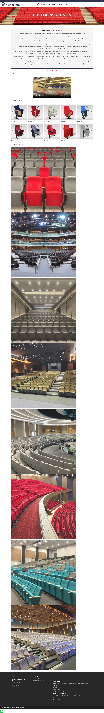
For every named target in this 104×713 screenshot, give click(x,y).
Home (47, 11)
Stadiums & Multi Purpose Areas (39, 681)
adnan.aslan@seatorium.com (22, 686)
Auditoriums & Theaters (37, 678)
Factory (29, 707)
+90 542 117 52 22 (18, 684)
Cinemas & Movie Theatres (38, 680)
